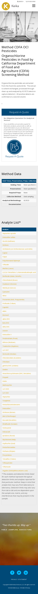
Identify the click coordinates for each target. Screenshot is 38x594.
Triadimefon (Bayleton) (10, 346)
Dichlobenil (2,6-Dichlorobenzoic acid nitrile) (17, 249)
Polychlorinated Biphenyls (11, 261)
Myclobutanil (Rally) (9, 440)
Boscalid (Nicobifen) (9, 420)
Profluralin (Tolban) (9, 303)
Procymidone (7, 455)
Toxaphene (6, 401)
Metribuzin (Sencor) (9, 288)
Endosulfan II (7, 335)
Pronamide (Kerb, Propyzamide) (13, 300)
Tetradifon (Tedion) (9, 459)
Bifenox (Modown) (9, 342)
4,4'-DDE (6, 393)
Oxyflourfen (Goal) (9, 443)
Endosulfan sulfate (9, 237)
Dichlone (6, 245)
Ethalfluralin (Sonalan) (10, 424)
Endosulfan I (7, 408)
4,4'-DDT (6, 350)
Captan (5, 253)
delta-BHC (6, 327)
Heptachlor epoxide (9, 233)
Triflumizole (7, 467)
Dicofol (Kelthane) (9, 241)
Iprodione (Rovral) (9, 436)
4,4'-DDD (6, 389)
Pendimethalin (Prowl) (10, 338)
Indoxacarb (6, 432)
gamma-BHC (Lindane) (10, 366)
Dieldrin (5, 370)
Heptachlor (6, 397)
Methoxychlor (7, 385)
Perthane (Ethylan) (9, 451)
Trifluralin (6, 265)
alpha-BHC (6, 319)
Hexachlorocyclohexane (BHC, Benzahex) (17, 373)
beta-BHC (6, 323)
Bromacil (6, 315)
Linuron (5, 331)
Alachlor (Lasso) (8, 268)
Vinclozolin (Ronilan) (9, 354)
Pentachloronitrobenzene (11, 405)
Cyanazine (6, 292)
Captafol (5, 307)
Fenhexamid (7, 428)
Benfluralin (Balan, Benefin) (12, 276)
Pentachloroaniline (9, 447)
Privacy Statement (19, 579)
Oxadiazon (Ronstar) (10, 284)
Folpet (5, 257)
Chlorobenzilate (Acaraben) (12, 358)
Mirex (4, 296)
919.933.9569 (31, 1)
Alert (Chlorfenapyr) (9, 416)
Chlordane (6, 362)
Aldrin (4, 311)
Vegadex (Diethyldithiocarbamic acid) (15, 471)
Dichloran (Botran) (9, 412)
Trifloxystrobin (7, 463)
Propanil (5, 377)
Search (20, 1)
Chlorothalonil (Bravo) (10, 280)
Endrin (5, 381)
